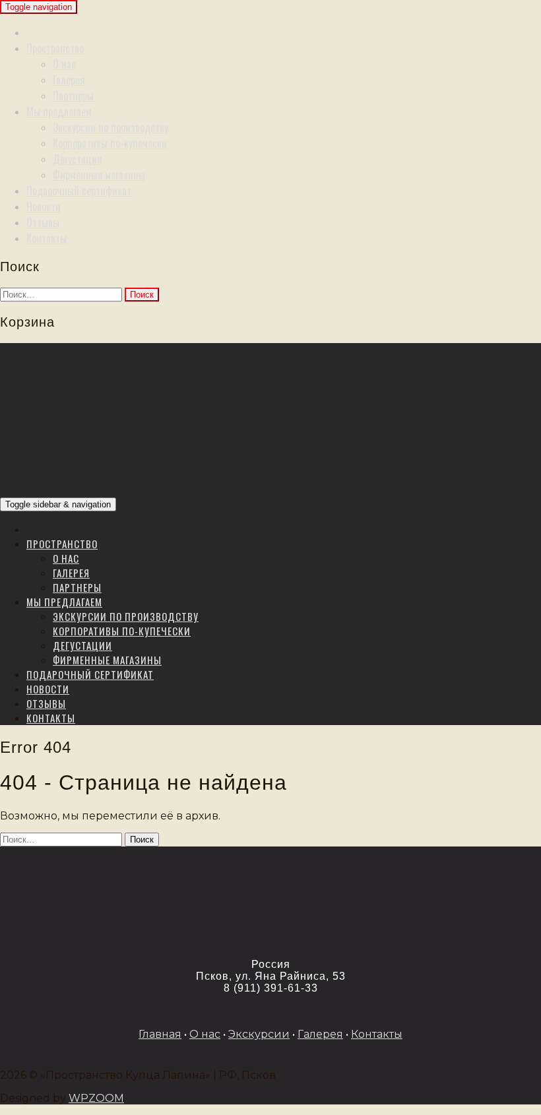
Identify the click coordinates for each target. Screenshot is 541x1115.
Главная (160, 1034)
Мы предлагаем (59, 111)
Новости (43, 206)
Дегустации (77, 159)
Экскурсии (259, 1034)
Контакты (46, 238)
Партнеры (73, 96)
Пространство (55, 48)
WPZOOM (96, 1098)
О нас (64, 64)
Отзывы (42, 222)
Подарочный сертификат (78, 191)
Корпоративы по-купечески (110, 143)
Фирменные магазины (99, 175)
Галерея (69, 80)
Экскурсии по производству (110, 127)
